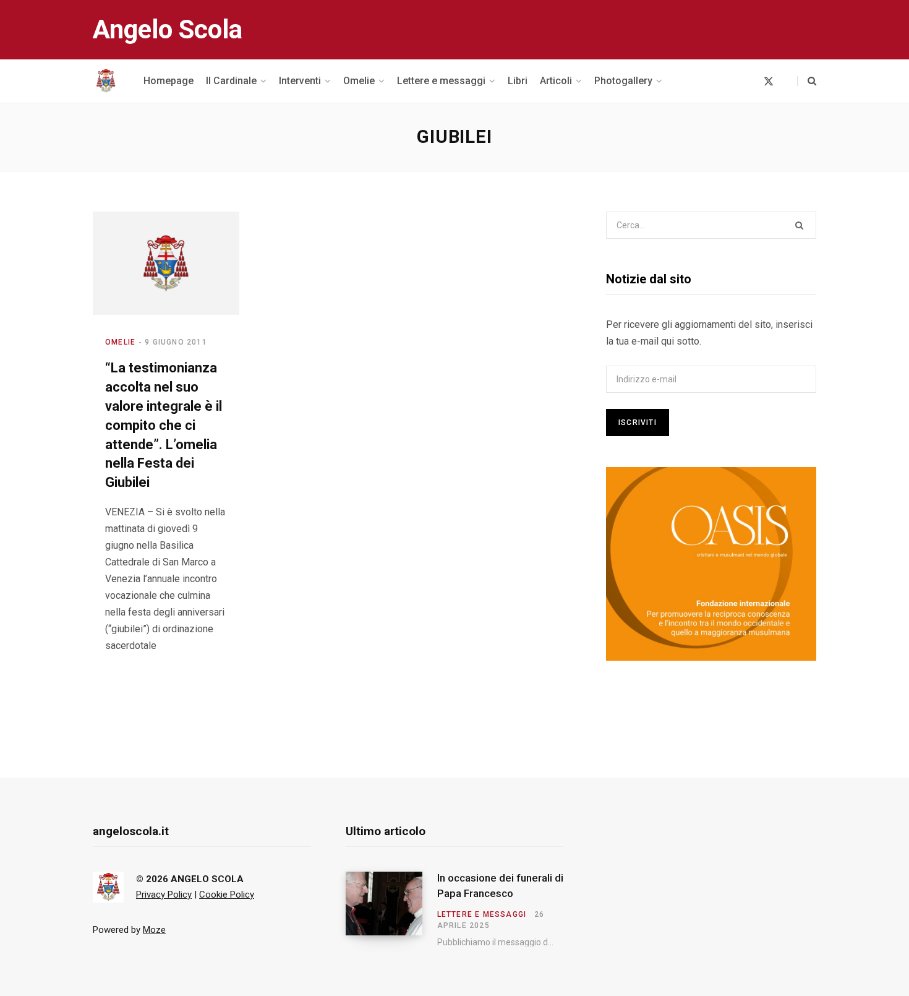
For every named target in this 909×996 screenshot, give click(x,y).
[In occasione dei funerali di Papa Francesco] (391, 909)
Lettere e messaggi (482, 914)
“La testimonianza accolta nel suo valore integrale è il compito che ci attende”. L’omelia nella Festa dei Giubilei (163, 425)
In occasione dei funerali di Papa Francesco (500, 886)
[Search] (806, 81)
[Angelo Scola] (106, 81)
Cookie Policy (226, 894)
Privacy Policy (164, 894)
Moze (154, 929)
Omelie (120, 342)
